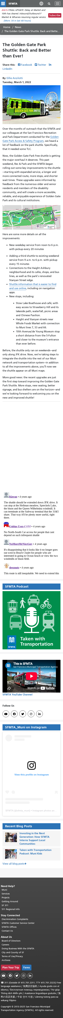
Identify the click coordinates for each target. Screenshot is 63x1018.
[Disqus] (31, 445)
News (18, 27)
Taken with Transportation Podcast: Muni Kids (35, 851)
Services (6, 893)
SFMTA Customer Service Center (18, 923)
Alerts (5, 10)
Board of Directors (11, 940)
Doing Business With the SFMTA (18, 948)
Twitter (42, 64)
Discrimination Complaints (15, 919)
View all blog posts (13, 863)
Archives (6, 960)
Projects (5, 897)
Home (6, 27)
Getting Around (10, 901)
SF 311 (5, 905)
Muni (4, 889)
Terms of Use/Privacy (12, 956)
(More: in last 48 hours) (17, 20)
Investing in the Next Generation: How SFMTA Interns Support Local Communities (34, 838)
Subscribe (54, 15)
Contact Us (7, 930)
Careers (5, 944)
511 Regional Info (11, 909)
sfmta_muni (23, 810)
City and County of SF (13, 952)
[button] (41, 3)
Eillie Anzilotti (15, 78)
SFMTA (9, 810)
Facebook (26, 64)
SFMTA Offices (9, 927)
